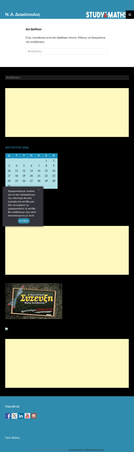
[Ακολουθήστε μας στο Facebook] (8, 416)
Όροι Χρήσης (12, 438)
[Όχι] (38, 189)
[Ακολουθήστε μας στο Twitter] (14, 416)
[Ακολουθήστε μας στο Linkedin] (21, 416)
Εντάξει (24, 220)
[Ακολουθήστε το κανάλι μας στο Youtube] (27, 416)
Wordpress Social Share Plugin (50, 450)
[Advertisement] (67, 112)
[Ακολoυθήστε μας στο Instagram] (34, 416)
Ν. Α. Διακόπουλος (22, 15)
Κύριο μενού (130, 14)
